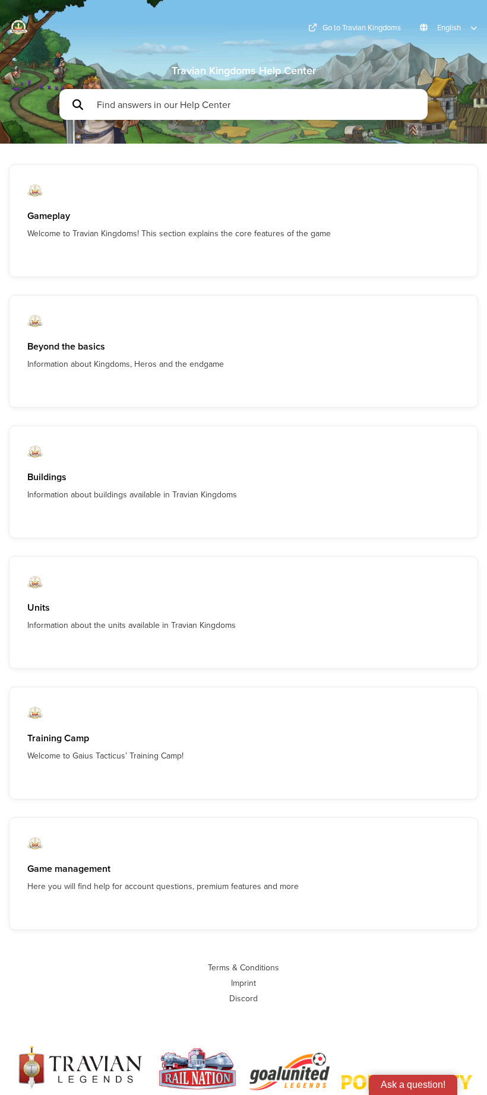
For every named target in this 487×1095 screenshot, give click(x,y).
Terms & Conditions (243, 967)
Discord (243, 998)
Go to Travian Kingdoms (361, 27)
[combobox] (256, 104)
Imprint (243, 983)
